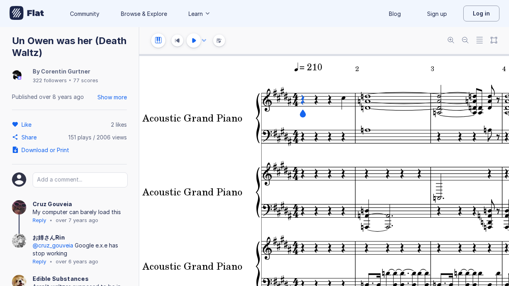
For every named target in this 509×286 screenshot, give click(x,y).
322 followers (50, 80)
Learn (195, 13)
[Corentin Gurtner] (16, 75)
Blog (395, 13)
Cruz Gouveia (52, 204)
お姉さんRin (49, 237)
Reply (39, 220)
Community (84, 13)
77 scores (85, 80)
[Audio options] (204, 40)
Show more (112, 97)
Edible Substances (61, 278)
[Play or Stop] (194, 40)
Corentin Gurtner (65, 71)
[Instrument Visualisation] (219, 40)
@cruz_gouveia (53, 245)
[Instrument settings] (158, 40)
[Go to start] (177, 40)
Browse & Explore (144, 13)
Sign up (437, 13)
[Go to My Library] (27, 13)
